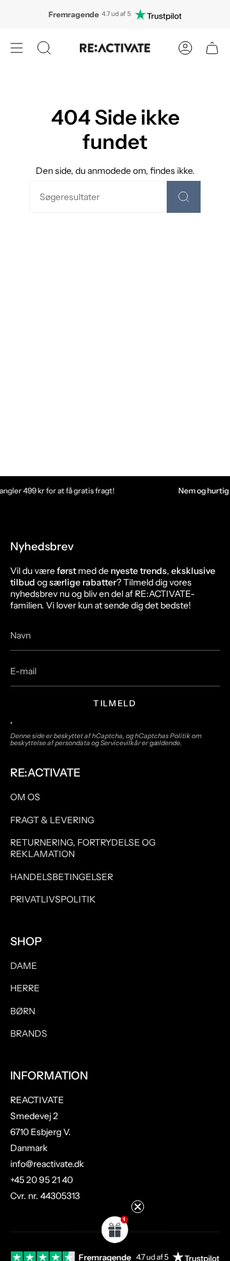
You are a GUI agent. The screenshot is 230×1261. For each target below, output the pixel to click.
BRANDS (28, 1033)
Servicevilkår (120, 743)
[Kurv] (212, 48)
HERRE (25, 988)
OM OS (25, 797)
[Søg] (184, 197)
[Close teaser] (138, 1206)
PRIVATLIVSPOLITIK (53, 899)
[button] (44, 48)
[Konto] (185, 48)
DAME (23, 965)
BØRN (22, 1011)
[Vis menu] (16, 48)
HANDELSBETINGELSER (61, 877)
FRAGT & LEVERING (52, 820)
